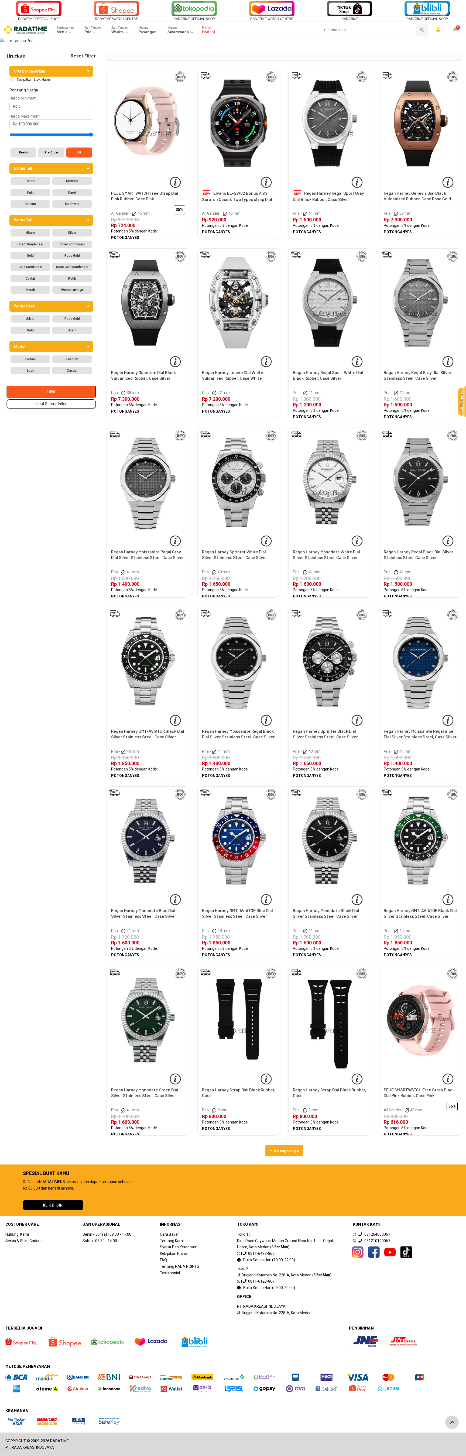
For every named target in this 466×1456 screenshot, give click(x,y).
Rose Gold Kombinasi (72, 267)
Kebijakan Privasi (174, 1253)
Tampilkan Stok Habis (34, 80)
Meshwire (72, 204)
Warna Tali (23, 220)
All (79, 152)
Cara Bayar (169, 1234)
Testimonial (170, 1273)
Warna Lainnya (72, 290)
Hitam (30, 233)
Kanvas (30, 204)
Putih (72, 278)
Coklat (30, 278)
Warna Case (24, 306)
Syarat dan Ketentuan (178, 1247)
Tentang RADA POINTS (179, 1266)
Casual (72, 370)
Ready (23, 152)
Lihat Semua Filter (51, 404)
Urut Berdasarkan (29, 71)
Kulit (30, 192)
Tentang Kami (172, 1241)
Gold (30, 256)
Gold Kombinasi (30, 267)
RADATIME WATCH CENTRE (116, 19)
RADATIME (349, 19)
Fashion (72, 359)
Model (19, 346)
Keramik (72, 181)
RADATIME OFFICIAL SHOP (39, 19)
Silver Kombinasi (72, 244)
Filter (51, 391)
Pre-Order (51, 152)
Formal (30, 359)
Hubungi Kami (17, 1234)
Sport (30, 370)
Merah (30, 290)
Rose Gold (72, 256)
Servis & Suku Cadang (24, 1241)
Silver (72, 233)
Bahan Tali (23, 168)
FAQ (163, 1260)
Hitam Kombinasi (30, 244)
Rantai (30, 181)
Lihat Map (280, 1247)
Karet (72, 192)
